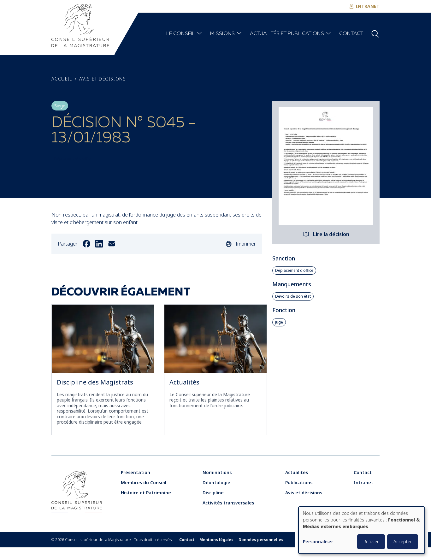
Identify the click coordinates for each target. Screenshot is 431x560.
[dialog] (361, 530)
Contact (351, 33)
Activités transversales (228, 503)
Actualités (184, 382)
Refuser (371, 542)
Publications (298, 483)
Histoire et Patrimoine (146, 493)
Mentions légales (216, 539)
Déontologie (216, 483)
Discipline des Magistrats (95, 382)
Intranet (363, 483)
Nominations (217, 472)
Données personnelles (261, 539)
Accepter (402, 542)
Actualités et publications (287, 33)
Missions (222, 33)
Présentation (135, 472)
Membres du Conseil (143, 483)
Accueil (61, 78)
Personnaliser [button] (318, 542)
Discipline (213, 493)
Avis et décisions (102, 78)
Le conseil (180, 33)
